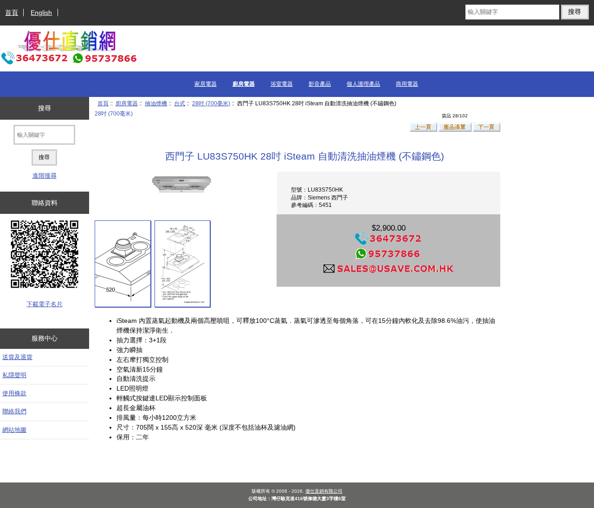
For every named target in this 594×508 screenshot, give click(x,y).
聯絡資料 (45, 202)
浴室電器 (282, 84)
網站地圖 (14, 429)
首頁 (11, 12)
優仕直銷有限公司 (323, 491)
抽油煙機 (156, 103)
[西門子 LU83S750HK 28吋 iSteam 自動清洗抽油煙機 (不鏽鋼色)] (123, 263)
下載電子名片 (44, 304)
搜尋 (44, 108)
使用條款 (14, 393)
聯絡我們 (14, 411)
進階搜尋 (44, 175)
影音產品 (320, 84)
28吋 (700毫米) (211, 103)
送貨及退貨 (17, 357)
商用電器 (407, 84)
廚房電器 (127, 103)
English (41, 12)
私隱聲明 (14, 375)
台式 (179, 103)
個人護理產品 (363, 84)
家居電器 (205, 84)
